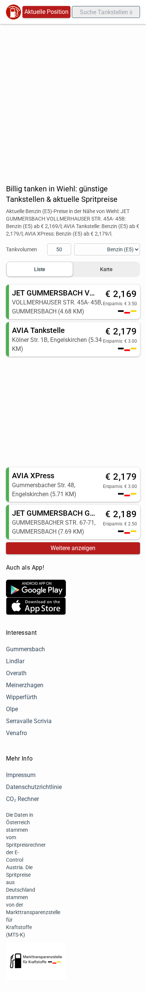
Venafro (16, 733)
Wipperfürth (21, 697)
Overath (16, 673)
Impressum (21, 775)
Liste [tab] (39, 269)
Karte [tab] (106, 269)
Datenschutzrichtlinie (34, 787)
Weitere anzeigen (73, 548)
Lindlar (15, 661)
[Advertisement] (73, 101)
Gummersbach (25, 649)
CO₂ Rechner (22, 799)
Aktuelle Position (46, 11)
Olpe (12, 709)
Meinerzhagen (24, 685)
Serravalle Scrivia (29, 721)
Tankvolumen (21, 249)
